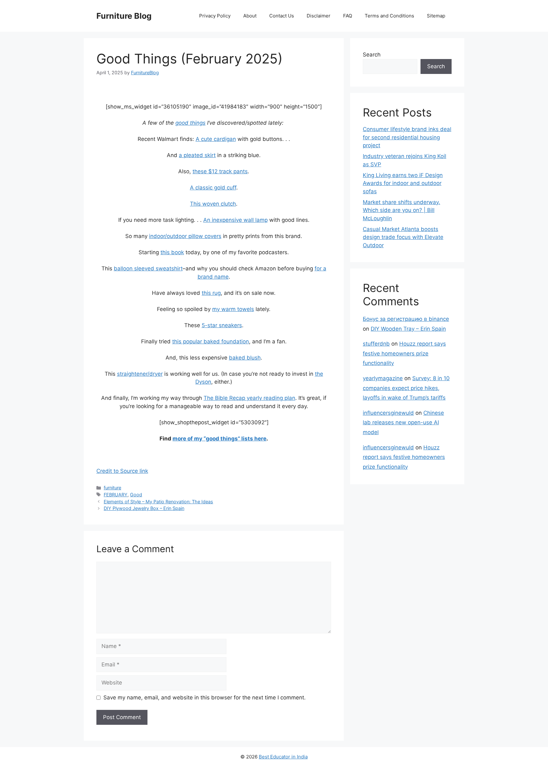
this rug (211, 293)
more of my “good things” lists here (219, 438)
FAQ (347, 16)
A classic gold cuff (213, 187)
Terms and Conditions (389, 16)
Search (372, 54)
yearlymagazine (383, 378)
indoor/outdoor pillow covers (185, 236)
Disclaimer (318, 16)
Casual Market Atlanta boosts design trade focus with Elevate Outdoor (403, 237)
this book (172, 252)
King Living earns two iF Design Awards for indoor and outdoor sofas (403, 183)
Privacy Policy (215, 16)
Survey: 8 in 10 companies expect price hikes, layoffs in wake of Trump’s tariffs (406, 388)
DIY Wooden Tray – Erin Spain (408, 329)
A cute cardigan (216, 139)
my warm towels (233, 309)
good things (190, 123)
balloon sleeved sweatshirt (148, 268)
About (250, 16)
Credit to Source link (122, 471)
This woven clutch (213, 204)
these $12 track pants (220, 171)
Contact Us (281, 16)
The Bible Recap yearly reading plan (249, 398)
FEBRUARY (115, 494)
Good (136, 494)
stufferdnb (376, 344)
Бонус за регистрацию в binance (406, 319)
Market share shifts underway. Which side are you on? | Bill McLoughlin (401, 210)
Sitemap (436, 16)
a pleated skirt (197, 155)
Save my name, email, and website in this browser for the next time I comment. (204, 697)
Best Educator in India (283, 757)
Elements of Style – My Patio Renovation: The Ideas (158, 501)
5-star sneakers (222, 325)
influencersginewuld (388, 413)
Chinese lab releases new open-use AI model (403, 422)
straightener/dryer (140, 374)
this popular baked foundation (210, 341)
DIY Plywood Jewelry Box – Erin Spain (144, 508)
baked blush (245, 357)
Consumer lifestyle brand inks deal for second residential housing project (407, 137)
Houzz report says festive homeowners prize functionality (404, 353)
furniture (112, 487)
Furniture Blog (124, 16)
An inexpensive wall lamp (235, 220)
